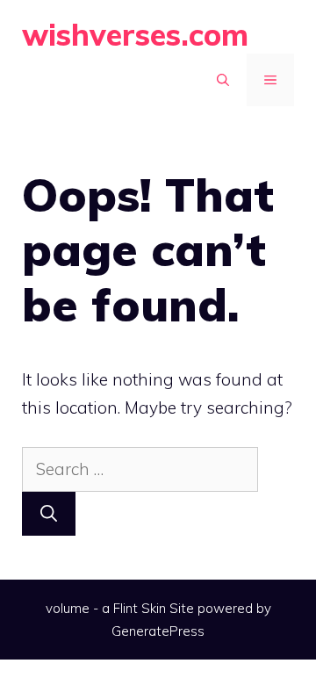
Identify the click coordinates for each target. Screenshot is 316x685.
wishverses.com (135, 35)
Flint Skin (139, 608)
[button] (223, 80)
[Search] (48, 514)
